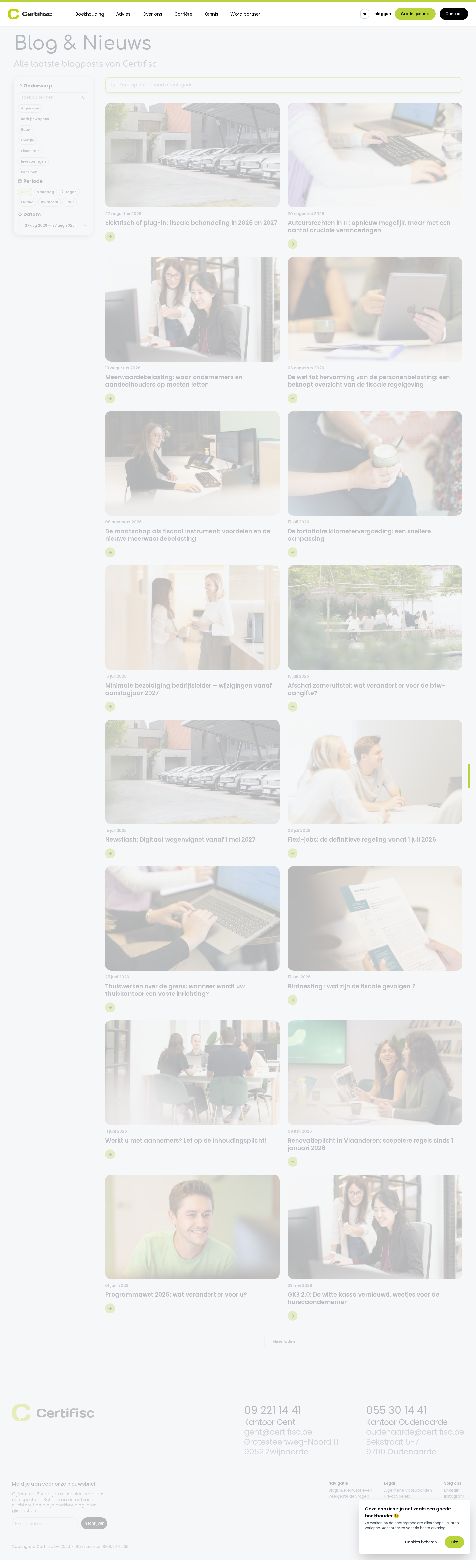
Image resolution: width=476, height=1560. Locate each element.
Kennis (211, 14)
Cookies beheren (421, 1542)
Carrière (183, 14)
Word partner (245, 14)
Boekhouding (89, 14)
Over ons (152, 14)
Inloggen (382, 13)
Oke (454, 1542)
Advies (123, 14)
